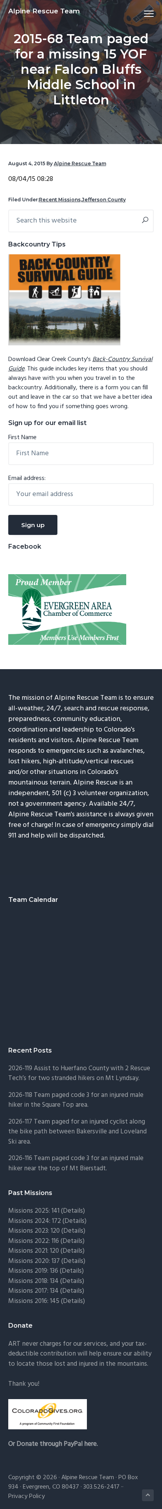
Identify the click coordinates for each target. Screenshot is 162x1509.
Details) (74, 1211)
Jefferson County (104, 200)
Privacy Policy (26, 1496)
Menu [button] (140, 13)
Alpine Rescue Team (44, 11)
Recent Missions (60, 200)
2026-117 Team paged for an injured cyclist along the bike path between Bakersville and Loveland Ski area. (77, 1132)
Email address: (27, 478)
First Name (22, 437)
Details (73, 1261)
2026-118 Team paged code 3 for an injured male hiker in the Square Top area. (76, 1100)
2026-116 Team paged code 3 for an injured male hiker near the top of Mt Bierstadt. (76, 1163)
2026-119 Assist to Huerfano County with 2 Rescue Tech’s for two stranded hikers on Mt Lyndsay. (79, 1073)
